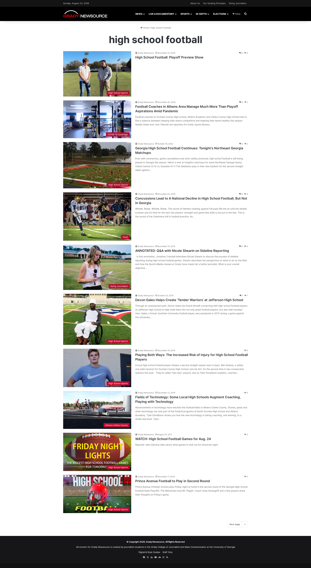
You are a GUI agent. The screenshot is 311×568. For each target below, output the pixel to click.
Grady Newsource (146, 53)
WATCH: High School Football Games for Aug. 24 (173, 439)
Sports (185, 13)
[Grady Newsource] (85, 14)
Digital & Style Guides (149, 552)
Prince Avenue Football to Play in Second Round (172, 481)
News (138, 13)
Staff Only (167, 552)
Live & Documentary (161, 13)
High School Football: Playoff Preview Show (169, 57)
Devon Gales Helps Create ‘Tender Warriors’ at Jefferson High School (189, 300)
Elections (219, 13)
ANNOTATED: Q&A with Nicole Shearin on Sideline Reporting (182, 251)
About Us (195, 3)
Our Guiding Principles (214, 3)
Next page (235, 524)
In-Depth (201, 13)
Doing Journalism (237, 3)
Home (145, 27)
